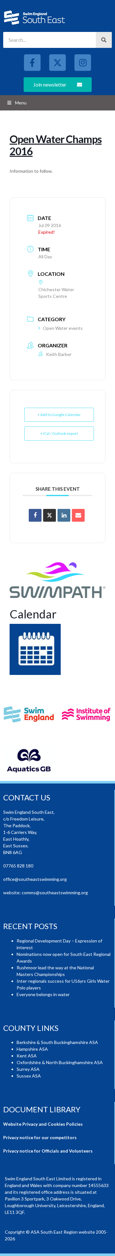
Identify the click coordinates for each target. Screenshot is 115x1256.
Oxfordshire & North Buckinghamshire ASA (60, 1062)
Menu (21, 102)
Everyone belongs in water (43, 994)
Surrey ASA (28, 1069)
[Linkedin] (63, 515)
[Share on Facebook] (35, 515)
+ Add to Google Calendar (59, 414)
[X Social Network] (49, 515)
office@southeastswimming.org (35, 879)
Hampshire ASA (32, 1049)
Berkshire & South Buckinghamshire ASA (57, 1042)
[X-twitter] (57, 62)
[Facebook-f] (32, 62)
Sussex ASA (29, 1075)
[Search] (104, 40)
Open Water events (63, 328)
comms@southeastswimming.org (55, 892)
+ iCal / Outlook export (59, 433)
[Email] (78, 515)
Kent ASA (27, 1055)
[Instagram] (82, 62)
